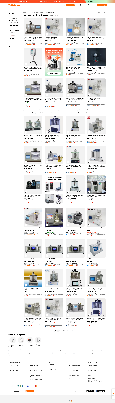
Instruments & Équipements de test (35, 12)
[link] (113, 390)
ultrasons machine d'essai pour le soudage (60, 112)
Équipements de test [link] (49, 12)
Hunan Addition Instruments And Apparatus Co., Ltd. (96, 73)
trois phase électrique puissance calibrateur (48, 109)
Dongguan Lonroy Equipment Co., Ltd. (32, 171)
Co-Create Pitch (13, 367)
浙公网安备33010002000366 (79, 401)
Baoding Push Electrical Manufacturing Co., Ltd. (75, 233)
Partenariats (90, 375)
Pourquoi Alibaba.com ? (15, 365)
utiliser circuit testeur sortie (30, 109)
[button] (64, 5)
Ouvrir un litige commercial (74, 370)
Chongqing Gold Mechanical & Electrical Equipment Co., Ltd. (33, 141)
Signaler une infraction (73, 378)
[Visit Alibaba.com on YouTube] (99, 381)
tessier (94, 353)
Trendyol (71, 396)
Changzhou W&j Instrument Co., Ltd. (31, 74)
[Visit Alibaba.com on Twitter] (94, 381)
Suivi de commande (92, 370)
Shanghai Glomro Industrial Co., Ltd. (31, 233)
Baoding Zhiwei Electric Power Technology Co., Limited (54, 105)
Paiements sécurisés (34, 365)
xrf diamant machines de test (76, 350)
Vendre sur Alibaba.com (93, 365)
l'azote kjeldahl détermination (77, 112)
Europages (77, 396)
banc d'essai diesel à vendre (94, 109)
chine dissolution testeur (15, 350)
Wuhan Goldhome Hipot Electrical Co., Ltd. (95, 141)
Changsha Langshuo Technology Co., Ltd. (32, 105)
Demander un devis (53, 369)
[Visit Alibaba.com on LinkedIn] (91, 381)
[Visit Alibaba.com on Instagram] (97, 381)
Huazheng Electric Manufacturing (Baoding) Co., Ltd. (33, 43)
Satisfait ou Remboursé (34, 367)
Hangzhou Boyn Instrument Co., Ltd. (73, 171)
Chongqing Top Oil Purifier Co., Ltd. (73, 104)
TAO (68, 396)
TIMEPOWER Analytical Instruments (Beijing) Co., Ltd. (75, 73)
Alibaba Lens (16, 391)
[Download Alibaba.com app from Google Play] (100, 391)
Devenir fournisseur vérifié (93, 373)
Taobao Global (63, 396)
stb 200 (25, 350)
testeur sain (48, 353)
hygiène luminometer (63, 350)
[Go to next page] (74, 331)
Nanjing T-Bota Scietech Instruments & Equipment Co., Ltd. (75, 141)
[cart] (85, 5)
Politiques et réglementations (36, 379)
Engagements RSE (14, 370)
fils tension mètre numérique (42, 112)
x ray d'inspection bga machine (36, 350)
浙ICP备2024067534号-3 (91, 401)
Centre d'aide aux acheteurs (74, 365)
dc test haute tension (29, 112)
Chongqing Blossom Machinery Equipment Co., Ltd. (54, 234)
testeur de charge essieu (50, 350)
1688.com (44, 396)
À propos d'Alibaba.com (15, 362)
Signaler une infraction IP (74, 375)
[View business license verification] (69, 401)
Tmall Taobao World (51, 396)
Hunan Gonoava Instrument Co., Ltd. (94, 200)
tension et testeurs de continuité (36, 353)
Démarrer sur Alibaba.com (93, 367)
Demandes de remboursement (75, 373)
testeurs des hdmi (69, 353)
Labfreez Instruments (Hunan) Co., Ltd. (32, 200)
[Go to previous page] (55, 331)
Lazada (57, 396)
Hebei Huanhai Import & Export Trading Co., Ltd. (96, 43)
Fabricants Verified (53, 366)
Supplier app (52, 391)
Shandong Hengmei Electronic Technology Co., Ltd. (96, 171)
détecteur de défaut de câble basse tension (68, 109)
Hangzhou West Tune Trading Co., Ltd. (74, 200)
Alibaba (24, 12)
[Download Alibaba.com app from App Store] (90, 391)
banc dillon (83, 109)
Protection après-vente (34, 373)
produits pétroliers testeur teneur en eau (18, 353)
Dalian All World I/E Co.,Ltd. (50, 141)
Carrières (12, 373)
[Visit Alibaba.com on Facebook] (89, 381)
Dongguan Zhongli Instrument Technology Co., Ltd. (54, 171)
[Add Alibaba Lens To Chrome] (29, 391)
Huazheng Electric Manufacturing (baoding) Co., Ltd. (75, 43)
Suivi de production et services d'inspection (36, 376)
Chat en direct (71, 367)
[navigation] (15, 172)
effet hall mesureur (90, 112)
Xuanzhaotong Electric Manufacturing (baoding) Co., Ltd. (54, 43)
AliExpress (38, 396)
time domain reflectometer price (83, 353)
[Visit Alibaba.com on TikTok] (102, 381)
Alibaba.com (82, 391)
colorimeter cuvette (58, 353)
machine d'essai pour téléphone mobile (93, 350)
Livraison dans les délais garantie (36, 370)
